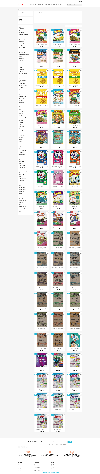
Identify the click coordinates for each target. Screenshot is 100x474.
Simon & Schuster (22, 200)
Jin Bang (21, 113)
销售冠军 (19, 467)
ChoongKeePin (22, 49)
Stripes (20, 204)
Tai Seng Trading (22, 211)
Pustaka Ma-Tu (22, 187)
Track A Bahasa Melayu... (75, 267)
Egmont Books (22, 69)
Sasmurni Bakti (22, 197)
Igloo (20, 104)
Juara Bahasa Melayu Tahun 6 (75, 145)
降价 (19, 464)
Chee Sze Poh (22, 45)
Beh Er (20, 36)
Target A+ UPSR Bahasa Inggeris (58, 227)
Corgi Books (21, 51)
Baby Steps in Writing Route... (58, 145)
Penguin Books (22, 174)
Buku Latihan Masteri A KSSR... (42, 166)
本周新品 (19, 465)
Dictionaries (51, 4)
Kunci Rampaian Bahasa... (58, 247)
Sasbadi (21, 195)
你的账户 (53, 462)
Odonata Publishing (23, 150)
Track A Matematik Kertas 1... (58, 328)
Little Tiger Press (22, 130)
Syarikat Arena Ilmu (23, 210)
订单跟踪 (52, 464)
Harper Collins (22, 91)
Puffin (20, 185)
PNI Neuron (21, 182)
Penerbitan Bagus (23, 167)
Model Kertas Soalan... (41, 64)
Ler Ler (20, 128)
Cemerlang (21, 43)
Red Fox (20, 193)
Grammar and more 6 (75, 64)
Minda (20, 139)
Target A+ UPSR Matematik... (74, 227)
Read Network (22, 191)
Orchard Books (22, 154)
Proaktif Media (22, 184)
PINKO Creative (22, 180)
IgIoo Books (21, 102)
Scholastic (21, 198)
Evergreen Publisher (23, 73)
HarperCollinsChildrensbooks (25, 93)
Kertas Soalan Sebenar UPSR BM (41, 85)
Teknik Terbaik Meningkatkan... (58, 368)
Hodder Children (22, 96)
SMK (46, 4)
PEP (20, 176)
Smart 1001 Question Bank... (41, 44)
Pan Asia (21, 159)
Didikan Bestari (22, 58)
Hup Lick (21, 100)
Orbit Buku (21, 152)
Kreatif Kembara (22, 119)
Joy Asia (20, 115)
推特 (22, 447)
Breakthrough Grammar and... (42, 368)
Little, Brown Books (23, 132)
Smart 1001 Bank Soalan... (58, 44)
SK (42, 4)
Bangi (20, 30)
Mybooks (21, 145)
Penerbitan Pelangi (23, 171)
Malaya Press (22, 135)
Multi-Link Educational (23, 143)
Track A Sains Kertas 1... (41, 348)
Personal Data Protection (39, 470)
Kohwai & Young (22, 117)
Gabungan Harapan (23, 85)
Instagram (27, 447)
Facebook (19, 447)
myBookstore (22, 146)
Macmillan (21, 133)
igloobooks (21, 106)
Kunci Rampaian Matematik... (41, 267)
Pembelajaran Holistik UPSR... (74, 368)
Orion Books (21, 156)
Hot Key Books (22, 98)
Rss (24, 447)
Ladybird (21, 122)
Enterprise (21, 71)
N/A (20, 148)
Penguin (20, 172)
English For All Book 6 (75, 348)
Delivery (36, 464)
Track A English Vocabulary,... (41, 328)
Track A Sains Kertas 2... (58, 348)
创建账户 (52, 467)
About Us (36, 468)
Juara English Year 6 (58, 125)
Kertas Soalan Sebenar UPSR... (58, 85)
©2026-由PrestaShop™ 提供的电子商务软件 (50, 472)
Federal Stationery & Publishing (23, 81)
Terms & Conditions (38, 467)
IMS (20, 109)
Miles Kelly (21, 137)
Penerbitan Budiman (23, 169)
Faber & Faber (22, 77)
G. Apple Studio (22, 83)
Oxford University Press (24, 158)
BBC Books (21, 32)
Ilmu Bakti (21, 107)
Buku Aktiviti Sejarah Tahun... (58, 186)
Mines (20, 141)
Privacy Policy (37, 465)
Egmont (20, 67)
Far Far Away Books (23, 78)
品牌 (20, 27)
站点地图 (19, 470)
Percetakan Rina (22, 178)
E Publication (21, 64)
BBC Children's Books (23, 34)
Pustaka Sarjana (22, 189)
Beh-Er (20, 38)
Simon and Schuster (23, 202)
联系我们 (19, 468)
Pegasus (21, 163)
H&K (20, 89)
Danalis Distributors (23, 52)
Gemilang (21, 87)
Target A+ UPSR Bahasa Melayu (42, 227)
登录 (51, 465)
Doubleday (21, 62)
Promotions (59, 4)
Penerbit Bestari (22, 165)
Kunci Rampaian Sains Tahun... (58, 267)
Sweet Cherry (22, 208)
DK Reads (21, 60)
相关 (73, 26)
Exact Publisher (22, 75)
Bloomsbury (21, 41)
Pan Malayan (21, 161)
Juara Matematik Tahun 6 (75, 125)
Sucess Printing (22, 206)
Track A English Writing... (42, 308)
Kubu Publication (22, 120)
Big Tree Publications (23, 39)
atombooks (21, 28)
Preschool (33, 4)
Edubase (21, 65)
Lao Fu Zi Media (22, 126)
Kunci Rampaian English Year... (75, 247)
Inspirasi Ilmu (21, 111)
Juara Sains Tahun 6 (42, 145)
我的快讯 (52, 468)
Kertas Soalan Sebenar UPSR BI (42, 105)
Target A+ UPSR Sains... (41, 247)
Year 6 (21, 13)
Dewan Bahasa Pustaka (24, 54)
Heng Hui (21, 94)
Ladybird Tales (22, 124)
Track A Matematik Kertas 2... (74, 328)
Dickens (20, 56)
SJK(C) (39, 4)
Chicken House (22, 47)
